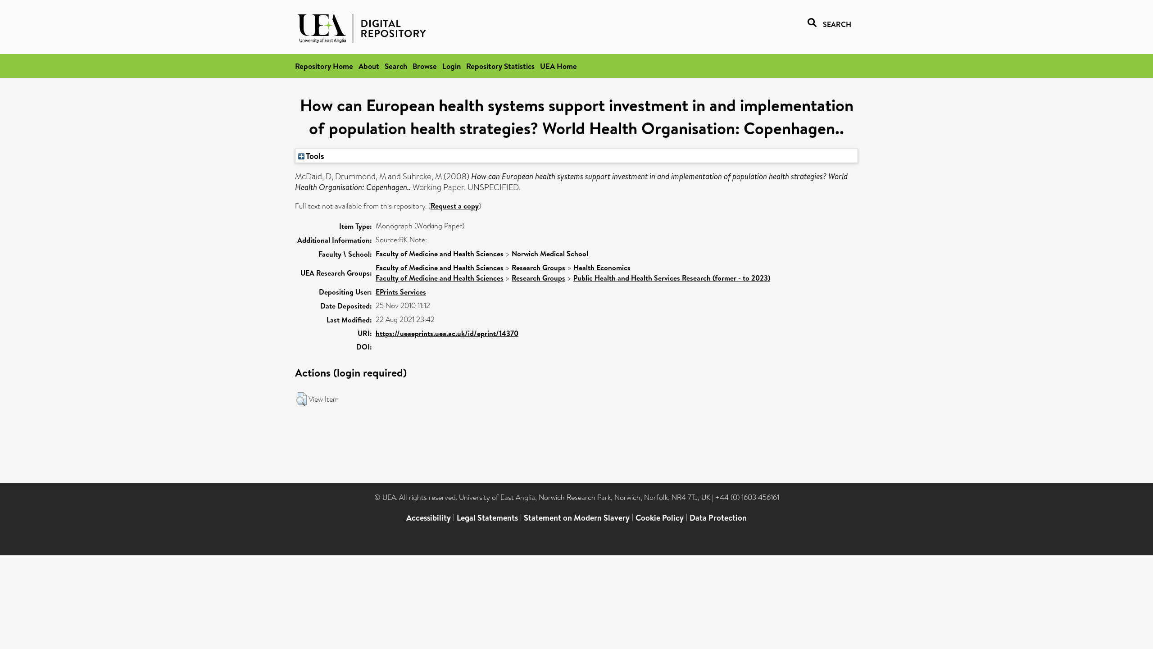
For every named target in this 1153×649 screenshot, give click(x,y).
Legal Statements (487, 517)
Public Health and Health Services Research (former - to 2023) (671, 278)
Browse (425, 66)
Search (396, 66)
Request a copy (455, 206)
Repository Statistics (500, 66)
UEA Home (558, 66)
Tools (314, 156)
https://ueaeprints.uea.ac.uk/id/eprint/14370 (447, 333)
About (369, 66)
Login (451, 66)
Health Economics (602, 267)
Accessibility (428, 517)
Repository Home (324, 66)
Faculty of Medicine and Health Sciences (440, 254)
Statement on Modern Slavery (577, 517)
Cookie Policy (660, 517)
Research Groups (538, 267)
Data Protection (718, 517)
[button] (301, 399)
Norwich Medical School (550, 254)
